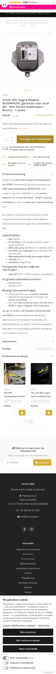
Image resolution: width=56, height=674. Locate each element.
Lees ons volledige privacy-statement (19, 625)
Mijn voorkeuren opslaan (28, 640)
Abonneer (43, 462)
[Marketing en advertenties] (6, 668)
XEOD (5, 95)
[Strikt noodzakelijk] (6, 658)
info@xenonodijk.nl (29, 516)
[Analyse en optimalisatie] (6, 663)
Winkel (28, 592)
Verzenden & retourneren (28, 568)
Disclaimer (28, 554)
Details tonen (43, 625)
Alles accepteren (28, 632)
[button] (25, 90)
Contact (28, 573)
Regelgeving (28, 578)
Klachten (28, 587)
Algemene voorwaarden (28, 549)
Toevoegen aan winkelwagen (35, 139)
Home (8, 20)
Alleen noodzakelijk (28, 649)
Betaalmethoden (28, 563)
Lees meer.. (23, 128)
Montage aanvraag (28, 582)
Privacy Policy (28, 559)
